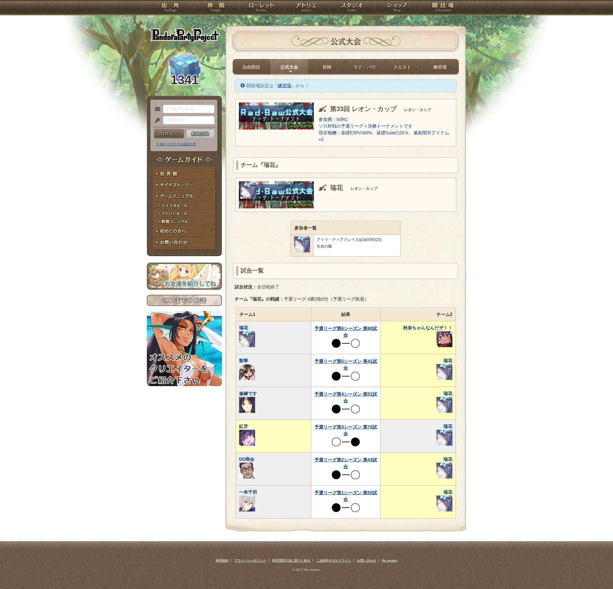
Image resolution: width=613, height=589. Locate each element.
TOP (170, 8)
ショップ (397, 8)
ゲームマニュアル (184, 196)
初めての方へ (184, 231)
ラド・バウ (364, 67)
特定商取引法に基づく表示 (291, 560)
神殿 (215, 8)
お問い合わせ (184, 242)
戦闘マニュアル (184, 222)
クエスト (402, 67)
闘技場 (443, 8)
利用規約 (222, 560)
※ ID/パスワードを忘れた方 (176, 144)
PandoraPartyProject (184, 35)
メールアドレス (156, 109)
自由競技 (251, 67)
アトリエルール (184, 214)
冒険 (326, 67)
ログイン (169, 133)
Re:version (389, 560)
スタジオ (352, 8)
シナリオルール (184, 206)
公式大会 (289, 67)
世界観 (184, 174)
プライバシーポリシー (250, 560)
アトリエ (306, 8)
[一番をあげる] (248, 197)
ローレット (261, 8)
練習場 (440, 67)
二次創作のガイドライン (333, 560)
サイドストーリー (184, 185)
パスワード (156, 120)
